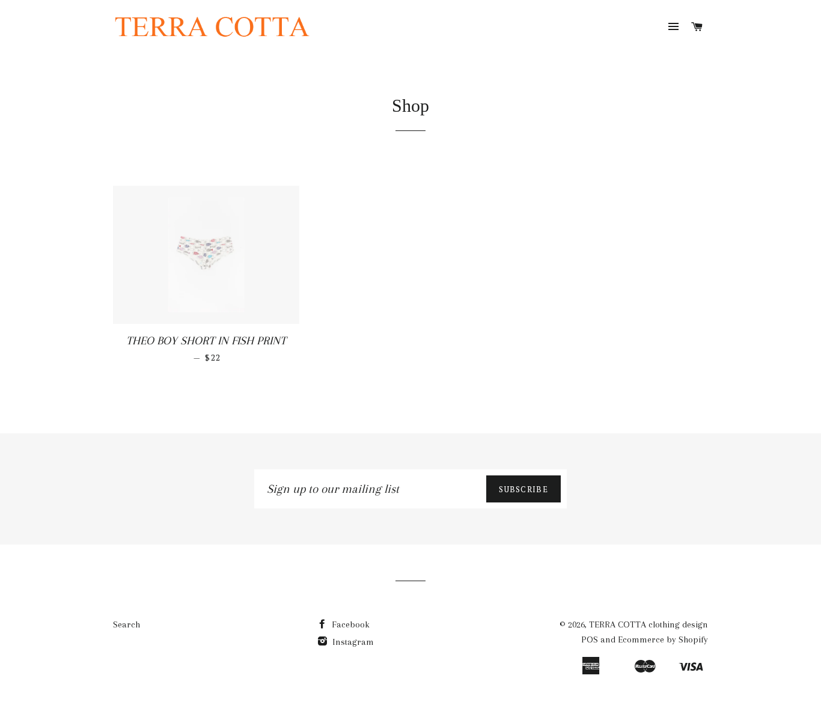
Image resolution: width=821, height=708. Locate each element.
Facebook (349, 624)
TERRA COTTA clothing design (648, 624)
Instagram (352, 641)
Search (126, 624)
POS (589, 639)
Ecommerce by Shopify (663, 639)
